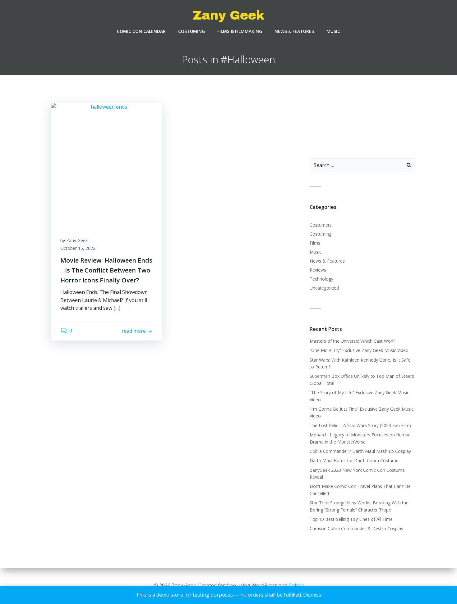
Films (315, 243)
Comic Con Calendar (141, 31)
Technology (321, 279)
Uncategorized (324, 288)
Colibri (296, 585)
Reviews (318, 270)
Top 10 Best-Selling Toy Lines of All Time (351, 519)
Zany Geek (77, 240)
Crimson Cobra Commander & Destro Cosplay (356, 528)
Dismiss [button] (312, 594)
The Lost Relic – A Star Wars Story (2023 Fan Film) (360, 425)
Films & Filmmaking (239, 31)
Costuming (191, 31)
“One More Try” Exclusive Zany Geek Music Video (359, 350)
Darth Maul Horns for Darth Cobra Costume (354, 460)
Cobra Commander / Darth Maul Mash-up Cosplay (360, 451)
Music (333, 31)
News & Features (294, 31)
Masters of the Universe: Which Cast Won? (352, 341)
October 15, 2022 (77, 248)
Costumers (321, 225)
